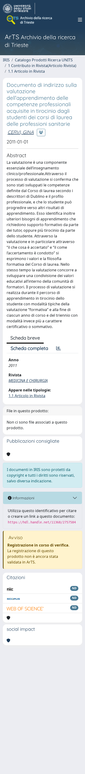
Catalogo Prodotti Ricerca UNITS (44, 60)
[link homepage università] (30, 19)
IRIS (6, 60)
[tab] (58, 348)
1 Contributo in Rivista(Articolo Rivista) (42, 65)
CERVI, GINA (21, 132)
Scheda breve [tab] (25, 338)
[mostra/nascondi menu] (80, 19)
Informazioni (23, 498)
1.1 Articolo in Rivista (26, 71)
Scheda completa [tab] (29, 348)
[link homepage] (19, 8)
